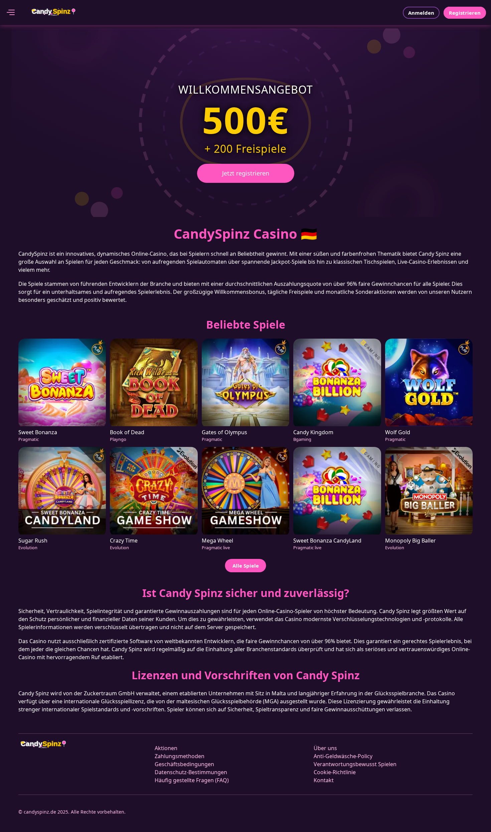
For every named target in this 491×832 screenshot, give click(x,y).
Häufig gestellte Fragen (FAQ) (192, 780)
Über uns (325, 748)
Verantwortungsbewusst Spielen (355, 764)
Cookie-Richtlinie (335, 772)
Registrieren (465, 12)
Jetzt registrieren (245, 173)
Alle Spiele (245, 565)
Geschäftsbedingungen (184, 764)
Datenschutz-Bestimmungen (191, 772)
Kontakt (324, 780)
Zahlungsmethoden (179, 756)
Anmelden (421, 12)
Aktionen (166, 748)
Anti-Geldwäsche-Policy (343, 756)
